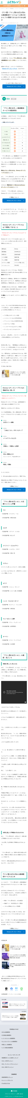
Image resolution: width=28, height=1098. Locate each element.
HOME (14, 1091)
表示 (14, 98)
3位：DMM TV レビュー (8, 1067)
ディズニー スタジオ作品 (15, 994)
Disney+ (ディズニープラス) (14, 86)
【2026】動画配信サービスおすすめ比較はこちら (13, 5)
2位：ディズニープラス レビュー (10, 1064)
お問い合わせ (20, 1093)
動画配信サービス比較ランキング (10, 1057)
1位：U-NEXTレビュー (7, 1060)
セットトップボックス (7, 1080)
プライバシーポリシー (10, 1093)
